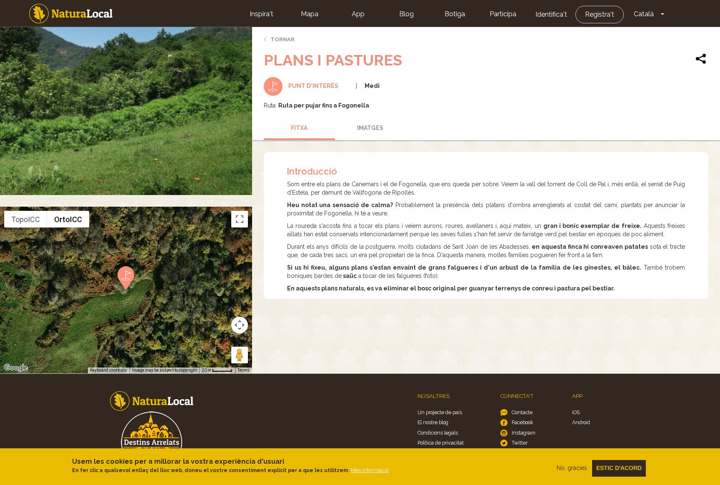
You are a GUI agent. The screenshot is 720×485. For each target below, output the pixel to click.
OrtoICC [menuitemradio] (68, 219)
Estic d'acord (619, 468)
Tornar (282, 39)
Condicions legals (438, 433)
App (358, 14)
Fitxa (299, 128)
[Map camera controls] (239, 325)
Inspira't (261, 14)
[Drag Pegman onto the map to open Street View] (239, 355)
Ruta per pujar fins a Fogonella (323, 105)
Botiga (455, 14)
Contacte (522, 412)
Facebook (522, 422)
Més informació (370, 470)
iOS (576, 412)
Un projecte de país (440, 412)
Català (644, 14)
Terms (244, 370)
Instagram (523, 433)
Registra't (599, 14)
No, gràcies (572, 468)
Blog (406, 14)
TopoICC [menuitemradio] (25, 219)
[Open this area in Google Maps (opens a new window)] (16, 367)
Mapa (309, 14)
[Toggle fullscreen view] (239, 219)
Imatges (370, 128)
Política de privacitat (441, 443)
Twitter (520, 443)
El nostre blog (433, 422)
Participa (503, 14)
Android (581, 422)
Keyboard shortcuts (108, 370)
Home (70, 13)
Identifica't (551, 14)
